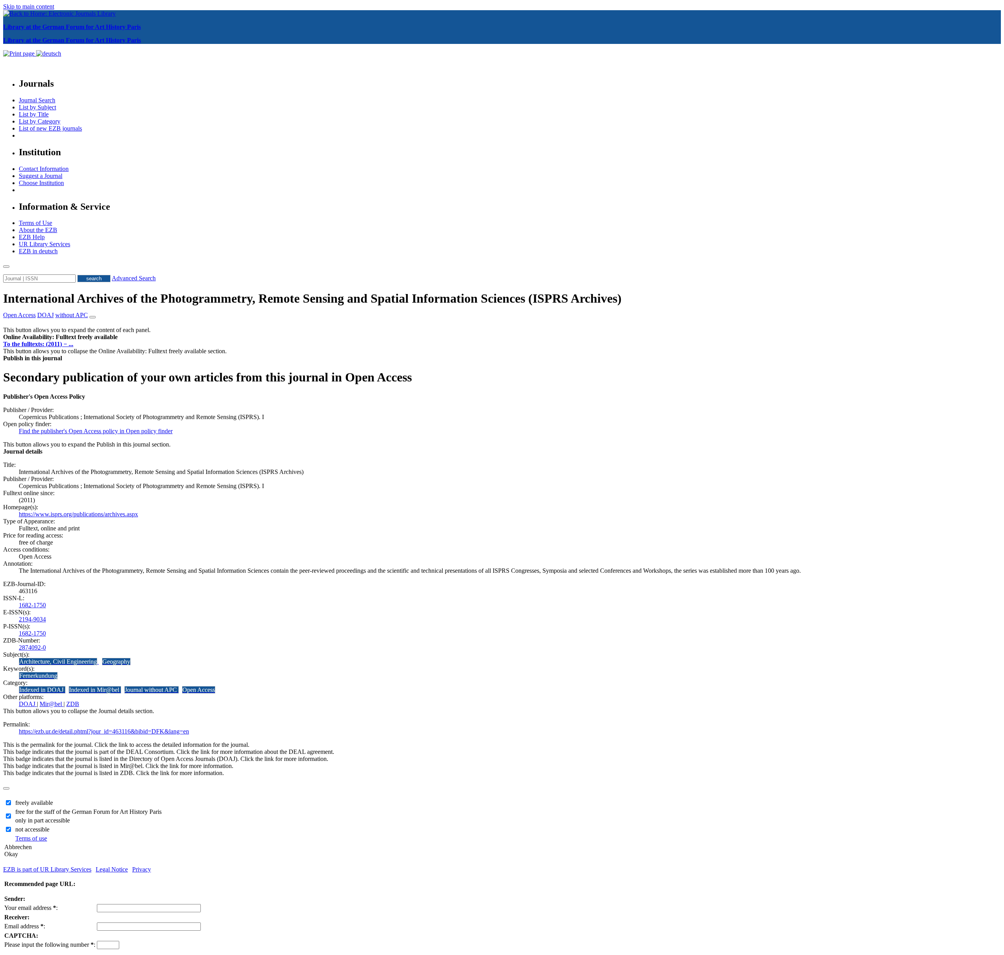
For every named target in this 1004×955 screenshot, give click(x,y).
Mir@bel (52, 704)
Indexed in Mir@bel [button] (95, 689)
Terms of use (31, 838)
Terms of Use (35, 223)
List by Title (34, 114)
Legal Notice (112, 869)
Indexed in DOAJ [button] (42, 689)
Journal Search (37, 100)
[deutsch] (48, 53)
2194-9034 (32, 619)
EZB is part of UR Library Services (47, 869)
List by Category (39, 121)
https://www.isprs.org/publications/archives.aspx (78, 514)
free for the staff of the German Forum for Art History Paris (88, 811)
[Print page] (19, 53)
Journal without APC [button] (151, 689)
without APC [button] (71, 315)
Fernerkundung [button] (38, 675)
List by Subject (37, 107)
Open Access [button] (19, 315)
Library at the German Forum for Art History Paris (72, 27)
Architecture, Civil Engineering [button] (58, 661)
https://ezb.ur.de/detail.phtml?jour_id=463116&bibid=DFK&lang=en (104, 731)
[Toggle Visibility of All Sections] (92, 317)
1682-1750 (32, 605)
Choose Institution (41, 183)
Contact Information (44, 168)
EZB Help (32, 237)
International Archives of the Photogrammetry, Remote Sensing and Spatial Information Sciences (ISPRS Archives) (312, 298)
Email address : (24, 926)
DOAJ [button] (45, 315)
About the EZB (38, 230)
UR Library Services (44, 244)
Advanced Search (134, 278)
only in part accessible (42, 820)
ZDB (72, 704)
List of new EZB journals (50, 128)
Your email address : (31, 907)
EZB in (38, 251)
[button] (60, 337)
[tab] (502, 337)
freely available (34, 802)
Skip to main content (28, 6)
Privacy (141, 869)
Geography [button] (116, 661)
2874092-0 (32, 647)
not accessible (32, 829)
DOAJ (28, 704)
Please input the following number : (49, 944)
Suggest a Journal (40, 175)
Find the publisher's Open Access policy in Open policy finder (96, 431)
